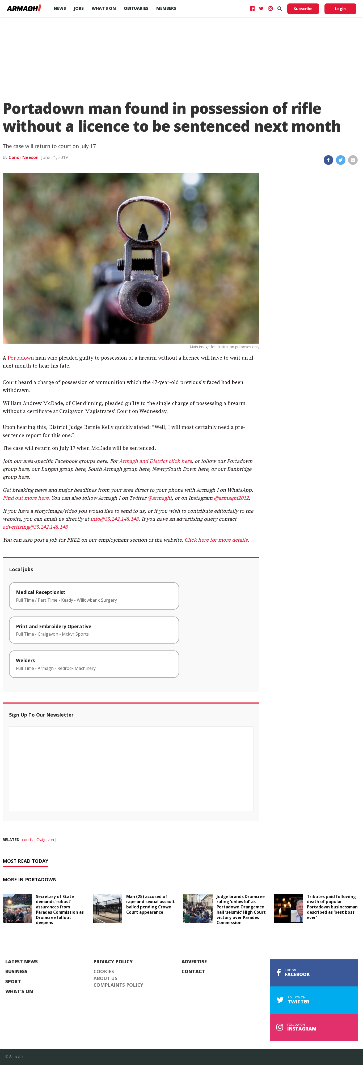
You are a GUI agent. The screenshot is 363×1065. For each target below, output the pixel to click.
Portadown (20, 358)
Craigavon (45, 839)
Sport (13, 981)
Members (166, 8)
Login (340, 8)
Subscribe (303, 8)
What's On (19, 991)
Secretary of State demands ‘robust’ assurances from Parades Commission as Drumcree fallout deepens (60, 909)
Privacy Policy (113, 961)
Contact (193, 971)
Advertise (194, 961)
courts (27, 839)
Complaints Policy (118, 985)
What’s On (104, 8)
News (60, 8)
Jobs (79, 8)
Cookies (104, 971)
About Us (105, 978)
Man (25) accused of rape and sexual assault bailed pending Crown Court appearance (150, 904)
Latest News (21, 961)
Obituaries (136, 8)
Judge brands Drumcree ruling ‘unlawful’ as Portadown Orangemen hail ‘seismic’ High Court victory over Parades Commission (241, 909)
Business (16, 971)
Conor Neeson (24, 157)
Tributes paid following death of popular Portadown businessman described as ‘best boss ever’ (332, 907)
